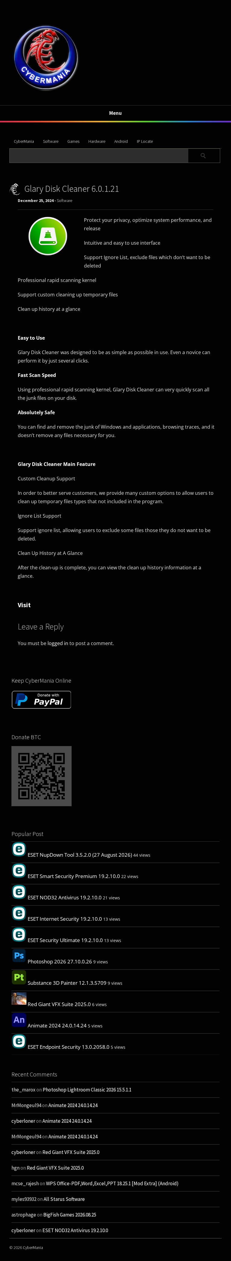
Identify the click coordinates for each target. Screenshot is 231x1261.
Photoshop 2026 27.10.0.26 (60, 961)
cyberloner (23, 1121)
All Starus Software (64, 1199)
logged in (58, 643)
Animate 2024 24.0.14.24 (57, 1025)
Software (50, 141)
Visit (24, 605)
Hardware (96, 141)
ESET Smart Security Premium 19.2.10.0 (74, 876)
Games (73, 141)
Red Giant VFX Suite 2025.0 (59, 1004)
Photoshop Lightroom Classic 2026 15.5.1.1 (87, 1089)
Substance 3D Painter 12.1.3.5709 (67, 982)
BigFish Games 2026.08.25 (69, 1214)
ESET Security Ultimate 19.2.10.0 (65, 940)
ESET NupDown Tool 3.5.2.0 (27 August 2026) (80, 854)
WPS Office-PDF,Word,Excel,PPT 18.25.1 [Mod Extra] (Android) (112, 1183)
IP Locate (145, 141)
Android (121, 141)
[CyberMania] (46, 91)
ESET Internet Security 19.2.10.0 (65, 918)
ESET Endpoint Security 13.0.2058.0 (68, 1046)
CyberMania (24, 141)
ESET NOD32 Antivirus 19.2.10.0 (65, 897)
